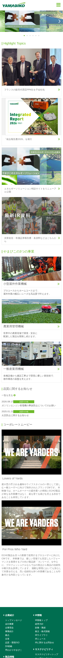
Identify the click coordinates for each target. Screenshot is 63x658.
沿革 (7, 639)
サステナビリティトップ (46, 654)
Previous (3, 21)
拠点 (7, 635)
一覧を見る (8, 395)
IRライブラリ (41, 635)
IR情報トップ (41, 620)
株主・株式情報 (42, 631)
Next (59, 21)
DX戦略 (8, 646)
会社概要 (9, 624)
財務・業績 (40, 627)
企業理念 (9, 627)
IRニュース (40, 639)
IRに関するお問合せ (44, 642)
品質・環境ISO (12, 642)
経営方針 (39, 624)
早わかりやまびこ (13, 650)
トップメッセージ (13, 620)
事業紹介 (9, 631)
